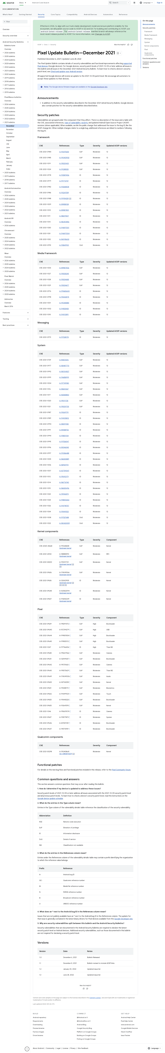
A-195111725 (63, 401)
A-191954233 (64, 199)
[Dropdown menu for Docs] (26, 2)
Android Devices (90, 14)
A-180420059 (64, 523)
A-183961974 (63, 465)
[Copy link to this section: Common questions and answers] (81, 779)
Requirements (38, 1021)
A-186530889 (64, 459)
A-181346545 (64, 447)
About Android (38, 1048)
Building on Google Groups (86, 1035)
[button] (13, 35)
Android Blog (81, 1025)
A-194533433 (64, 309)
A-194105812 (64, 418)
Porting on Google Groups (86, 1039)
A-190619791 (64, 412)
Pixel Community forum (121, 770)
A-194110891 (64, 315)
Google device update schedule (50, 798)
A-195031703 (64, 407)
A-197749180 (64, 383)
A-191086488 (64, 453)
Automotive (108, 14)
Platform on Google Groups (86, 1032)
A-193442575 (64, 297)
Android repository (39, 1017)
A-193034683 (64, 280)
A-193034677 (64, 285)
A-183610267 (64, 389)
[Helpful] (128, 44)
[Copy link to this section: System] (47, 345)
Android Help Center (128, 1017)
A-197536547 (64, 442)
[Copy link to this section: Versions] (51, 943)
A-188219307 (64, 216)
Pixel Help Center (127, 1021)
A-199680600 (64, 291)
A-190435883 (64, 303)
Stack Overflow (126, 1032)
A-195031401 (64, 164)
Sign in (159, 3)
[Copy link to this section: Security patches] (61, 115)
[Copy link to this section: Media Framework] (59, 253)
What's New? (8, 14)
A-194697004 (64, 234)
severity (84, 123)
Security (41, 14)
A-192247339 (64, 193)
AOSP (39, 45)
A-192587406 (64, 175)
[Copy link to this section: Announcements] (61, 98)
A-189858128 (64, 204)
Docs (21, 3)
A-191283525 (64, 169)
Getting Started (25, 14)
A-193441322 (64, 512)
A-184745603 (64, 239)
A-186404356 (64, 222)
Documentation (11, 9)
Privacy (73, 1048)
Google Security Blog (84, 1028)
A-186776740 (64, 482)
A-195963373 (64, 494)
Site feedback (83, 1048)
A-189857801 (64, 210)
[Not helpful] (131, 44)
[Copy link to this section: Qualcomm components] (65, 737)
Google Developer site (99, 87)
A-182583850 (64, 395)
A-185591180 (64, 424)
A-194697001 (64, 228)
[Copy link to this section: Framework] (52, 137)
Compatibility (72, 14)
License (65, 1048)
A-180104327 (64, 372)
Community (50, 1048)
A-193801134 (64, 436)
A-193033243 (64, 274)
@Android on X (82, 1017)
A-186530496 (64, 488)
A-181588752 (64, 430)
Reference (123, 14)
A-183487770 (64, 366)
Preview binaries (38, 1028)
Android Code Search (40, 3)
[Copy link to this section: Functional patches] (64, 765)
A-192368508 (64, 187)
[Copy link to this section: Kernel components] (60, 531)
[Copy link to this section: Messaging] (51, 323)
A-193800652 (64, 500)
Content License (95, 998)
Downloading (37, 1025)
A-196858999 (64, 377)
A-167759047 (64, 471)
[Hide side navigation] (27, 1049)
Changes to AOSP (102, 34)
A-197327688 (64, 517)
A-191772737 (64, 181)
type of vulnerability (72, 123)
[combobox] (119, 3)
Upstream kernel (65, 548)
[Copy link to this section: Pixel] (44, 609)
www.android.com (127, 1025)
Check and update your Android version (66, 71)
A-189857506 (64, 268)
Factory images (38, 1032)
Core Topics (55, 14)
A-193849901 (64, 245)
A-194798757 (64, 506)
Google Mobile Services (129, 1028)
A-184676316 (64, 360)
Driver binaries (38, 1035)
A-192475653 (64, 152)
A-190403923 (64, 158)
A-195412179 (64, 477)
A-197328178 (64, 337)
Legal (58, 1048)
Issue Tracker (125, 1035)
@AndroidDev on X (83, 1021)
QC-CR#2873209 (65, 754)
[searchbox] (15, 21)
